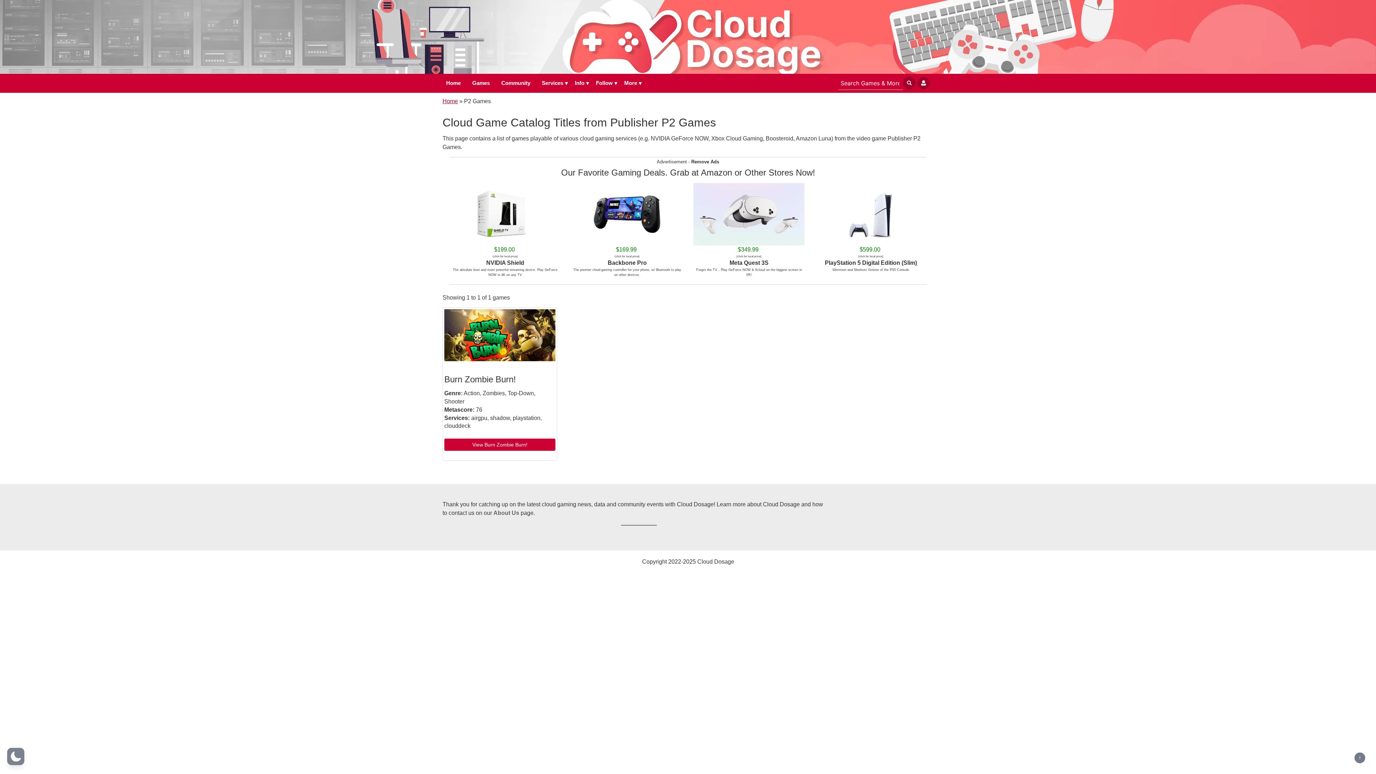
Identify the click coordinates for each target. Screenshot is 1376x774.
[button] (15, 756)
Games (481, 83)
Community (515, 83)
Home (453, 83)
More (630, 83)
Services (552, 83)
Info (579, 83)
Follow (604, 83)
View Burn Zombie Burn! (499, 445)
